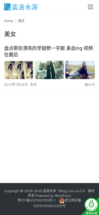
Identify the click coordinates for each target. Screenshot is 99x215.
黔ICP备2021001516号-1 (37, 200)
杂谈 (33, 84)
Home (8, 21)
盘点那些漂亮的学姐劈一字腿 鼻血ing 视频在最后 (48, 51)
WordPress (63, 196)
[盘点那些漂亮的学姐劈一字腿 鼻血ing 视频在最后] (49, 70)
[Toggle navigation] (90, 7)
